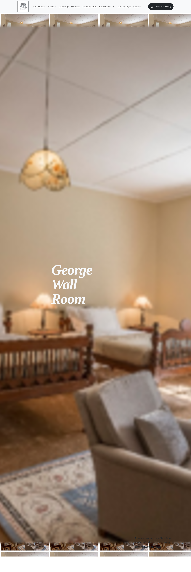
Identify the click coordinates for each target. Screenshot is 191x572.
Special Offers (89, 6)
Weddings (64, 6)
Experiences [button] (105, 6)
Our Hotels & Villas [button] (44, 6)
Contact (137, 6)
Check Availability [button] (163, 6)
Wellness (75, 6)
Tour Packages (123, 6)
